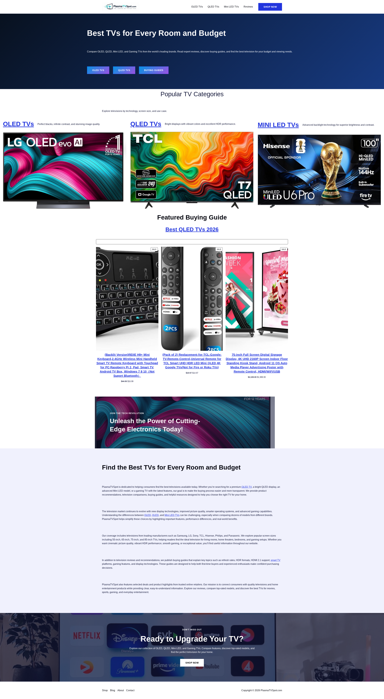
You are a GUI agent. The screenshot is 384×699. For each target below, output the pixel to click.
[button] (270, 7)
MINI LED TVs (278, 124)
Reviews (248, 6)
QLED (155, 515)
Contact (130, 690)
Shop (105, 690)
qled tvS (124, 70)
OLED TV (247, 487)
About (120, 690)
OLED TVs (197, 6)
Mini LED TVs (231, 6)
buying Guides (153, 70)
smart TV (275, 560)
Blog (112, 690)
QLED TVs (213, 6)
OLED (147, 515)
